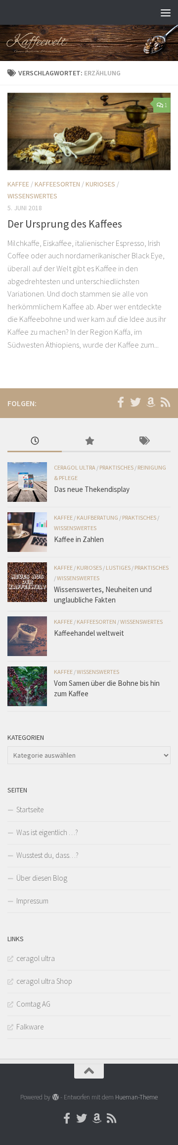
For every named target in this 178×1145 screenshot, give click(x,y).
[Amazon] (150, 402)
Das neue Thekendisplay (92, 489)
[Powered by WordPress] (55, 1097)
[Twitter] (135, 402)
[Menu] (165, 12)
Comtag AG (33, 1004)
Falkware (30, 1026)
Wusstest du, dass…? (47, 855)
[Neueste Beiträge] (34, 441)
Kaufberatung (97, 517)
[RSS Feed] (165, 402)
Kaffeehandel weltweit (89, 633)
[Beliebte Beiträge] (89, 441)
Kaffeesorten (57, 184)
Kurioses (100, 184)
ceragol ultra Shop (44, 981)
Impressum (32, 900)
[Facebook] (120, 402)
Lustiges (118, 567)
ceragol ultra (74, 467)
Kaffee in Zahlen (79, 539)
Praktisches (116, 467)
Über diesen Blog (41, 878)
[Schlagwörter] (143, 441)
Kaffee (18, 184)
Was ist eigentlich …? (47, 832)
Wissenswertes (32, 195)
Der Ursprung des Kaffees (64, 224)
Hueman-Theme (136, 1097)
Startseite (30, 809)
